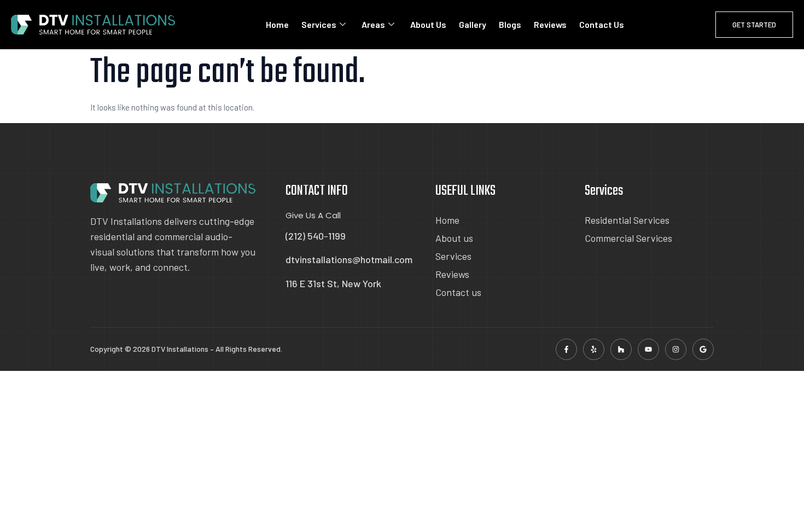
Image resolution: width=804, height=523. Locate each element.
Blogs (510, 24)
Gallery (472, 24)
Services (318, 24)
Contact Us (601, 24)
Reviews (550, 24)
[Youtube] (648, 349)
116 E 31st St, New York (333, 283)
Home (277, 24)
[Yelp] (593, 349)
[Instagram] (675, 349)
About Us (428, 24)
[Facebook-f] (566, 349)
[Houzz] (621, 349)
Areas (373, 24)
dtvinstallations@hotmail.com (349, 259)
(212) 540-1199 (316, 236)
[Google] (703, 349)
